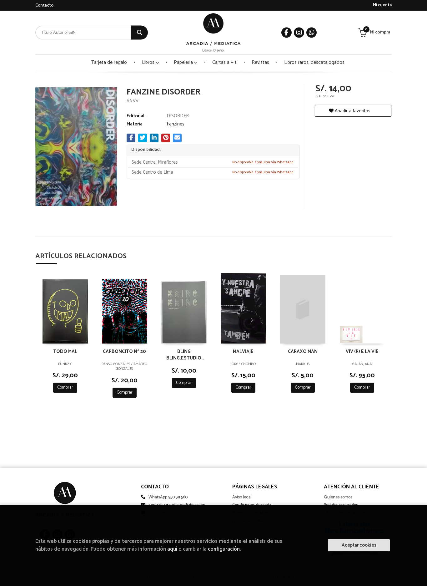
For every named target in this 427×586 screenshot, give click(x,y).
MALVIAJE (243, 351)
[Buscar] (139, 33)
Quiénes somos (338, 497)
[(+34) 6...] (311, 33)
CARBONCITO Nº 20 (124, 351)
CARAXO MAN (303, 351)
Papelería (184, 62)
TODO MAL (65, 351)
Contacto (44, 5)
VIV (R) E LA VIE (362, 351)
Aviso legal (242, 497)
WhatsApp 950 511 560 (168, 497)
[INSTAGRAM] (299, 33)
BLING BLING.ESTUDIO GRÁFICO (183, 354)
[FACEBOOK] (286, 33)
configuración (224, 549)
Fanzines (175, 124)
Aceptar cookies (359, 545)
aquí (172, 549)
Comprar (65, 387)
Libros (149, 62)
